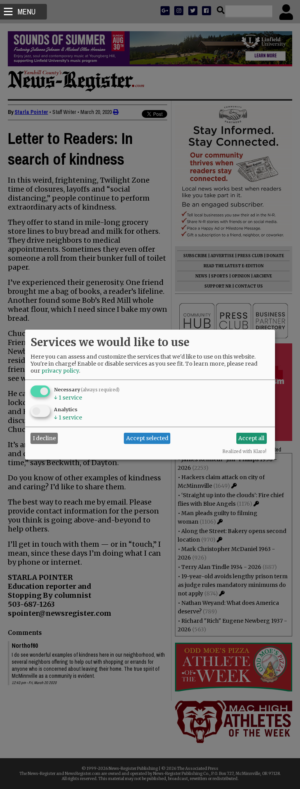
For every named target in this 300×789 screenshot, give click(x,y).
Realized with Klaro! (244, 451)
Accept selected (147, 438)
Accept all (251, 438)
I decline (44, 438)
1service (68, 397)
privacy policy (60, 370)
